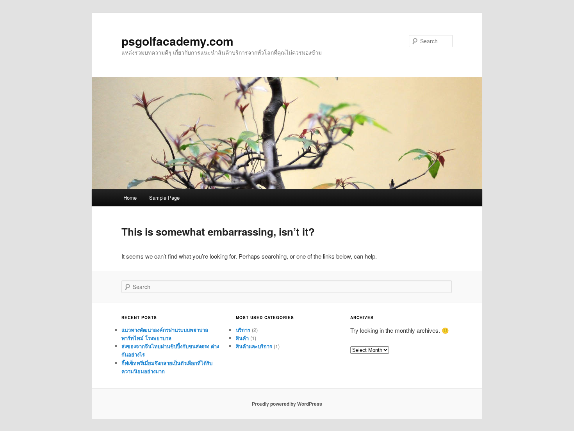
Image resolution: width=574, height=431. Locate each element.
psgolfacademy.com (177, 40)
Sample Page (164, 197)
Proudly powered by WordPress (287, 403)
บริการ (243, 329)
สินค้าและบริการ (254, 346)
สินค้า (242, 338)
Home (130, 197)
